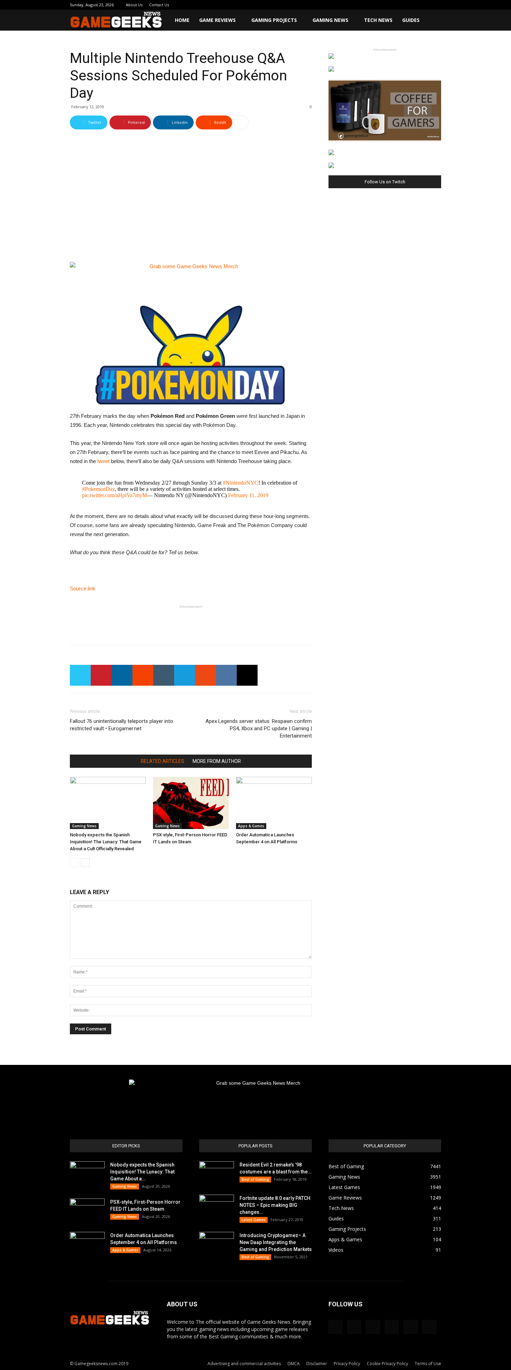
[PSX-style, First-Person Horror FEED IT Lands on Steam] (191, 803)
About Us (134, 4)
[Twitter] (413, 5)
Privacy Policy (347, 1364)
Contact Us (159, 4)
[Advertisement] (191, 621)
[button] (432, 20)
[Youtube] (436, 5)
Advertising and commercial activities (244, 1364)
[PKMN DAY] (191, 356)
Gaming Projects (274, 20)
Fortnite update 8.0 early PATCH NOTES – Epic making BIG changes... (275, 1205)
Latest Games (254, 1219)
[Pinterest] (401, 5)
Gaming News (330, 20)
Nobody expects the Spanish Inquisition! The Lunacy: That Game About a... (142, 1171)
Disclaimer (316, 1364)
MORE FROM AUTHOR (217, 761)
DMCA (293, 1364)
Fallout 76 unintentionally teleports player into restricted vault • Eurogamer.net (121, 725)
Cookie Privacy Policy (387, 1364)
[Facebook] (378, 5)
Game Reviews (217, 20)
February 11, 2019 (248, 495)
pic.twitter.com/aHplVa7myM (114, 495)
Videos (335, 1249)
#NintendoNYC (240, 483)
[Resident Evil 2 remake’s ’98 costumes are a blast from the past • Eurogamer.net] (216, 1173)
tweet (103, 461)
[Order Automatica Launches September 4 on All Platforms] (274, 803)
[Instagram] (390, 5)
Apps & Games (251, 825)
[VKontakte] (424, 5)
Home (182, 20)
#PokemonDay (98, 489)
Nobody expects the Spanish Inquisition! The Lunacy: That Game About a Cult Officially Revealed (105, 841)
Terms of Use (428, 1364)
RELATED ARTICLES (162, 761)
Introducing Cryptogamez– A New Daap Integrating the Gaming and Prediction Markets (276, 1242)
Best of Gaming (255, 1179)
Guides (411, 20)
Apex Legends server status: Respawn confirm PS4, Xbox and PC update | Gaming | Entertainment (258, 728)
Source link (82, 588)
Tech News (378, 20)
